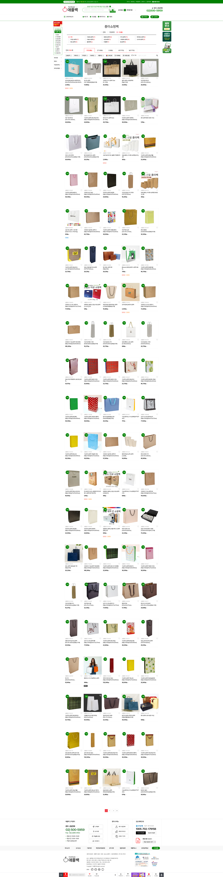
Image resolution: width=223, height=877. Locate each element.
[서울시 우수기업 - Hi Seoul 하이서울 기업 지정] (137, 857)
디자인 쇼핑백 (74, 39)
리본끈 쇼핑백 (90, 39)
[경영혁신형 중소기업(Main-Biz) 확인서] (155, 858)
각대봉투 (106, 42)
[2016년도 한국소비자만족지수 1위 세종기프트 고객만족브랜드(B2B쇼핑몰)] (143, 853)
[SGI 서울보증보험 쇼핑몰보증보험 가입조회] (141, 863)
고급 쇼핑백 (107, 39)
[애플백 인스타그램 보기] (99, 869)
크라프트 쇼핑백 (124, 39)
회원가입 (132, 1)
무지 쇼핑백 (123, 37)
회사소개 (67, 848)
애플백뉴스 (134, 848)
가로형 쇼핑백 (91, 37)
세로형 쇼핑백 (108, 37)
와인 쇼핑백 (73, 42)
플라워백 (89, 42)
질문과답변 (149, 1)
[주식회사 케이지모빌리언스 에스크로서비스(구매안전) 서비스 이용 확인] (155, 863)
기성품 (120, 32)
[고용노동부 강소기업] (145, 858)
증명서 (55, 61)
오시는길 (78, 848)
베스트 (86, 17)
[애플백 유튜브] (102, 869)
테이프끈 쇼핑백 (141, 37)
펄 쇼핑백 (123, 42)
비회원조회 (138, 1)
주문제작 (112, 32)
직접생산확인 (57, 64)
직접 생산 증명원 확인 (68, 1)
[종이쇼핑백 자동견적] (57, 23)
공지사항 (111, 848)
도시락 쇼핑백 (141, 39)
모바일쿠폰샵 (144, 848)
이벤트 (110, 17)
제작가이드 (102, 17)
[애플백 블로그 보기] (91, 869)
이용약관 (89, 848)
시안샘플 (93, 17)
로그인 (128, 1)
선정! (98, 6)
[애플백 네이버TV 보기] (95, 869)
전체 (104, 32)
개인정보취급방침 (100, 848)
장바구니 (143, 1)
